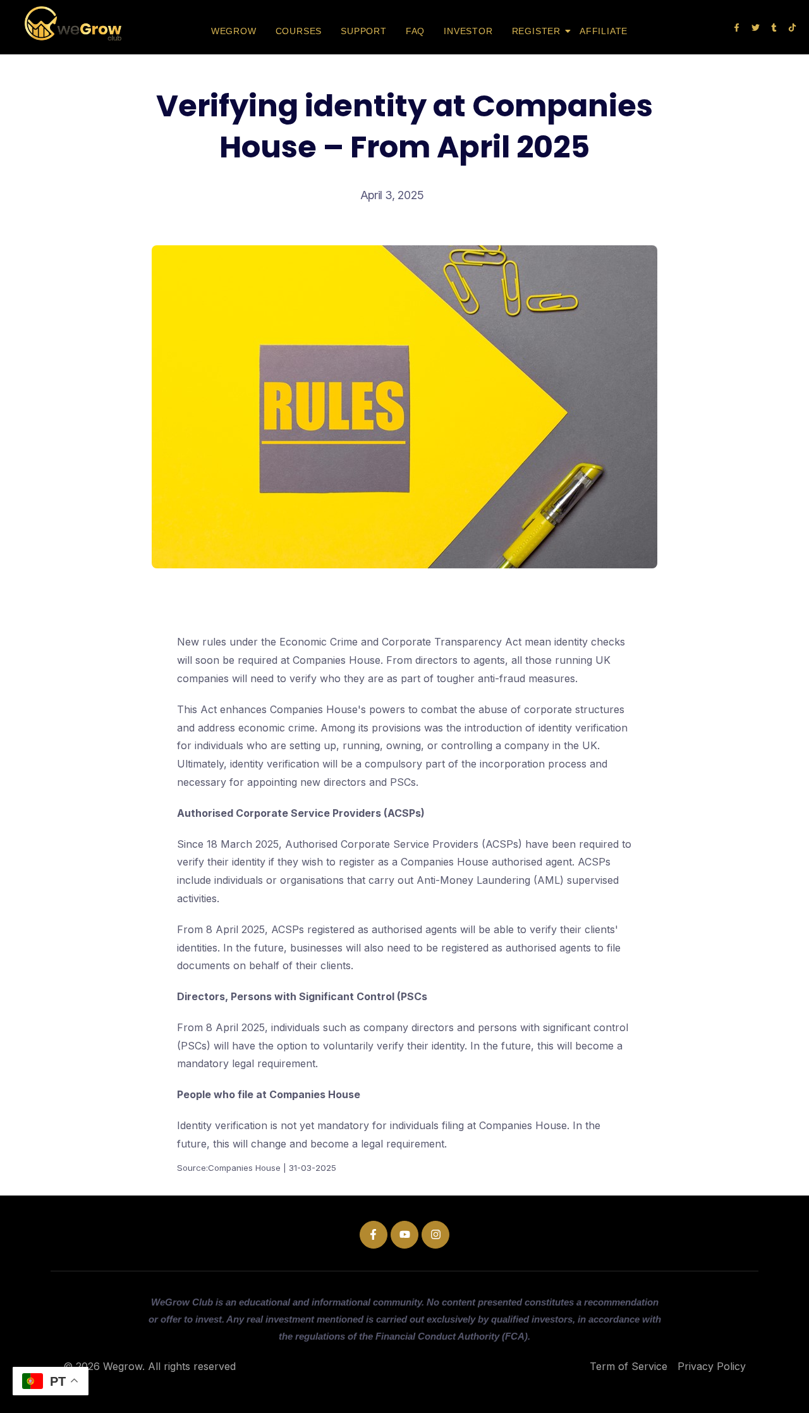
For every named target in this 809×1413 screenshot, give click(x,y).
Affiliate (604, 31)
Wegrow (234, 31)
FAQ (415, 31)
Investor (468, 31)
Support (364, 31)
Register (536, 31)
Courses (299, 31)
